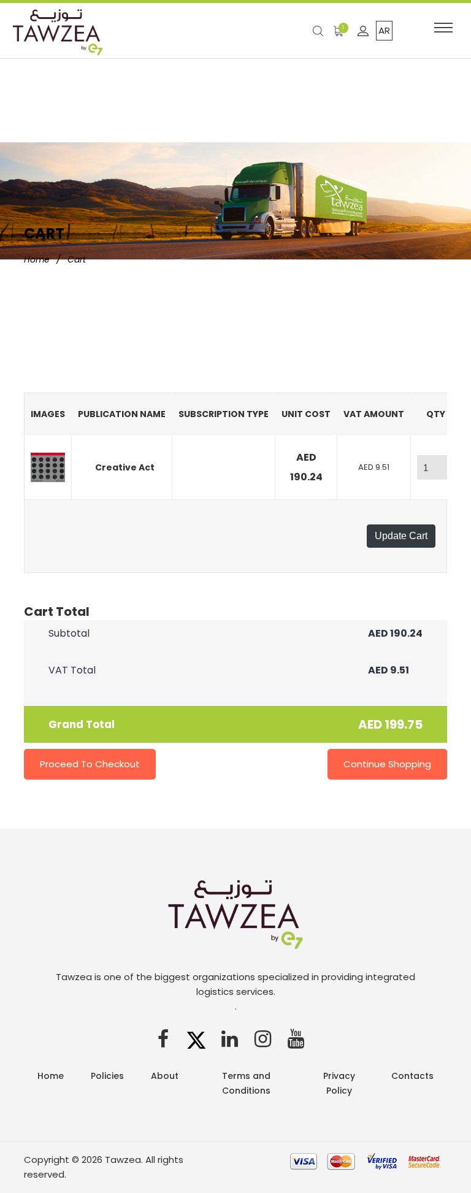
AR (384, 30)
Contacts (412, 1076)
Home (37, 259)
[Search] (320, 30)
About (164, 1076)
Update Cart (401, 536)
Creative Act (125, 467)
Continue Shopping (387, 764)
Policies (107, 1076)
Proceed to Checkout (90, 764)
